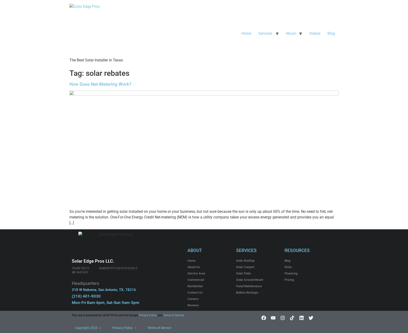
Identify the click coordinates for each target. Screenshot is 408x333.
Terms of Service (173, 315)
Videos (314, 33)
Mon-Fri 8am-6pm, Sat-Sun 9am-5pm (105, 302)
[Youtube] (273, 318)
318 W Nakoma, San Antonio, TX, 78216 (104, 290)
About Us (193, 267)
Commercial (195, 280)
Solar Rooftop (245, 260)
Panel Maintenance (249, 286)
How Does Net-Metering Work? (100, 84)
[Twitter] (311, 318)
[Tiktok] (292, 318)
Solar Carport (245, 267)
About (291, 33)
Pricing (289, 280)
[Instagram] (282, 318)
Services (265, 33)
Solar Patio (243, 273)
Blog (331, 33)
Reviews (193, 305)
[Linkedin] (301, 318)
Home (246, 33)
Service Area (196, 273)
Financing (291, 273)
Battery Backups (247, 292)
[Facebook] (263, 318)
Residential (194, 286)
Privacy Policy (147, 315)
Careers (193, 299)
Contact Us (195, 292)
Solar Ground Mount (249, 280)
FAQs (288, 267)
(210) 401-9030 (86, 296)
